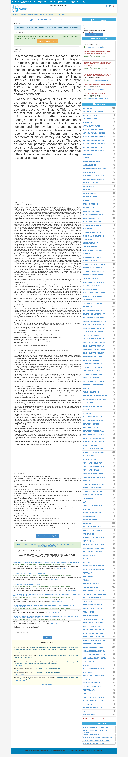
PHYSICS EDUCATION (91, 583)
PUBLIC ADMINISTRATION (92, 608)
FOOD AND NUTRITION (91, 378)
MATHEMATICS (88, 534)
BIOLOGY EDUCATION (91, 193)
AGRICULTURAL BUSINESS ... (94, 129)
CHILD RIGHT (88, 239)
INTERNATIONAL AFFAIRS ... (93, 488)
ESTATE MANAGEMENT (91, 360)
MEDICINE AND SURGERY (92, 551)
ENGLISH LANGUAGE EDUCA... (94, 339)
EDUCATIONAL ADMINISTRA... (94, 317)
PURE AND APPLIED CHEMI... (94, 622)
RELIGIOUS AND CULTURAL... (94, 633)
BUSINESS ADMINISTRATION (94, 215)
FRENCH (86, 388)
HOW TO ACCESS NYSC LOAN (92, 735)
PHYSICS (86, 580)
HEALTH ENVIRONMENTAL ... (93, 431)
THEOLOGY (87, 693)
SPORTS (86, 665)
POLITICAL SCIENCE (90, 587)
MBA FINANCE (88, 541)
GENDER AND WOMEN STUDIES (95, 395)
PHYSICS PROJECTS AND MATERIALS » (96, 47)
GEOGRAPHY (88, 403)
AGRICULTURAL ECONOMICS (94, 133)
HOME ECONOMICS (90, 445)
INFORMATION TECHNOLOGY (94, 477)
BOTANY (86, 200)
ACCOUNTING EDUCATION (93, 112)
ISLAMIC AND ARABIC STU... (93, 495)
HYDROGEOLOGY (89, 459)
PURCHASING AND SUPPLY (93, 619)
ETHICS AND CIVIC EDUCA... (93, 363)
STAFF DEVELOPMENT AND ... (94, 669)
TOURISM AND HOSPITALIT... (93, 697)
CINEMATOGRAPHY (90, 243)
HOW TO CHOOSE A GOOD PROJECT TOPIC (96, 740)
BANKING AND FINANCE (92, 183)
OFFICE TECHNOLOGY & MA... (94, 566)
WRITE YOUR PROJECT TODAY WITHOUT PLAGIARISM (95, 731)
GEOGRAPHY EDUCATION (92, 406)
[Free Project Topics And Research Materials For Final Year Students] (12, 2)
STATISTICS (87, 672)
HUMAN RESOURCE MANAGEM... (95, 452)
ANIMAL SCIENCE (89, 165)
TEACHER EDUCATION (91, 683)
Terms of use (99, 750)
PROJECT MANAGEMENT (92, 598)
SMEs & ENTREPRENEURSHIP (94, 647)
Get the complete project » (47, 41)
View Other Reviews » (47, 684)
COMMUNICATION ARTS (92, 257)
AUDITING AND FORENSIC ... (93, 179)
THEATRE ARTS (89, 690)
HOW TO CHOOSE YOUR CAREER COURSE (95, 727)
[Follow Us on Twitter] (110, 5)
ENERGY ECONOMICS (91, 335)
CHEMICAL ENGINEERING (92, 225)
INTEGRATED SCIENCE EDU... (94, 484)
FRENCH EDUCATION (91, 392)
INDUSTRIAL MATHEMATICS (93, 466)
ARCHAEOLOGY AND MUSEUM (94, 168)
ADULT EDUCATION (90, 119)
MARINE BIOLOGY (89, 516)
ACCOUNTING (88, 108)
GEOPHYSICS (88, 413)
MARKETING (87, 523)
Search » (48, 637)
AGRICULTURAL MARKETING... (94, 143)
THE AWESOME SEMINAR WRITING (93, 743)
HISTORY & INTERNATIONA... (94, 438)
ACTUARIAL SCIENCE (91, 115)
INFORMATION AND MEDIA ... (94, 473)
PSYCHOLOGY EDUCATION (93, 605)
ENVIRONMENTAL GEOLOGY (93, 353)
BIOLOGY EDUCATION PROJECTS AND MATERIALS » (99, 70)
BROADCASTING (89, 207)
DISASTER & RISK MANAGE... (94, 296)
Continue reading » (61, 568)
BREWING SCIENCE (90, 204)
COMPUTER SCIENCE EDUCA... (94, 264)
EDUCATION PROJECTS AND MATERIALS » (97, 58)
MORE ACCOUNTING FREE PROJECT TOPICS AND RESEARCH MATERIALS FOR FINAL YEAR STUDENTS (48, 545)
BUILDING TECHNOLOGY (92, 211)
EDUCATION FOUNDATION (92, 310)
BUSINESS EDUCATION (91, 218)
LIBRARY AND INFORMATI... (93, 505)
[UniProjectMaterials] (29, 8)
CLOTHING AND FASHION (92, 250)
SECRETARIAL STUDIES (92, 644)
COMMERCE (87, 253)
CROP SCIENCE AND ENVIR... (94, 282)
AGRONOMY (87, 154)
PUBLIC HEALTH (89, 612)
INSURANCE (87, 481)
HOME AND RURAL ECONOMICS (95, 442)
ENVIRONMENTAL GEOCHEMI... (94, 349)
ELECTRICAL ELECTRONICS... (94, 324)
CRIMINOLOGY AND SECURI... (94, 275)
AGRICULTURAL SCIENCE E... (94, 151)
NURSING (86, 562)
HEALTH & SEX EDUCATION (93, 420)
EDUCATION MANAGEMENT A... (94, 314)
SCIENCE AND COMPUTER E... (94, 637)
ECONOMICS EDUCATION (92, 303)
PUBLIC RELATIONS (90, 615)
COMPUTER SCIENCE (91, 261)
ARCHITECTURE (89, 172)
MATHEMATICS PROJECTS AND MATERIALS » (98, 98)
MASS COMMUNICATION (92, 527)
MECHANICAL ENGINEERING (93, 544)
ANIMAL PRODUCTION (91, 161)
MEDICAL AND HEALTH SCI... (93, 548)
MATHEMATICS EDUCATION (93, 537)
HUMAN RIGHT (88, 456)
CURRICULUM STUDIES (91, 285)
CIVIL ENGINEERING (90, 246)
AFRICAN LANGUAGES (91, 126)
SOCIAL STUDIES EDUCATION (94, 654)
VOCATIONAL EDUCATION (92, 708)
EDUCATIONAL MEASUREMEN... (95, 321)
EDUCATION (87, 307)
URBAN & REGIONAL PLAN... (93, 700)
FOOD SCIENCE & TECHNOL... (94, 381)
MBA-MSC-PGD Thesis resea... (94, 715)
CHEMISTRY (87, 229)
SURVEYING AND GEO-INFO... (94, 676)
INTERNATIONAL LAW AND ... (94, 491)
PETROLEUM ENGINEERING (93, 569)
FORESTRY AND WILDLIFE (93, 385)
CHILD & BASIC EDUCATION (93, 236)
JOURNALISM (88, 498)
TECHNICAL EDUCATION (92, 686)
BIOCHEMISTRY (89, 186)
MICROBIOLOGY (89, 555)
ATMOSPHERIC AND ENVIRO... (94, 175)
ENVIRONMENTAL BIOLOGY (93, 346)
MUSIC (85, 559)
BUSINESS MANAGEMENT (92, 222)
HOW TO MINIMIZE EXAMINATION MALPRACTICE (97, 737)
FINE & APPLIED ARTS (91, 371)
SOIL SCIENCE (88, 661)
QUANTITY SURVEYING (91, 626)
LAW (84, 502)
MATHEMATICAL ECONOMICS (94, 530)
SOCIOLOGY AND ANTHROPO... (94, 658)
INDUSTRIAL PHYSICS (91, 470)
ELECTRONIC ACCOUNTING (93, 328)
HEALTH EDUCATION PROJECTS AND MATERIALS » (99, 80)
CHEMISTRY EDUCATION (92, 232)
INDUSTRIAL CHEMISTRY (92, 463)
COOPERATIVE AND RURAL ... (94, 268)
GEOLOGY (86, 410)
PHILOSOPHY (88, 576)
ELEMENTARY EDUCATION (93, 332)
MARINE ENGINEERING (91, 520)
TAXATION (86, 679)
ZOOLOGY (86, 711)
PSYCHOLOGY (88, 601)
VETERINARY (88, 704)
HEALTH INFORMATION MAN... (94, 434)
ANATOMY (86, 158)
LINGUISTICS (88, 509)
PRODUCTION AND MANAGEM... (95, 594)
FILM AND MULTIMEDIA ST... (93, 367)
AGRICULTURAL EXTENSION (93, 140)
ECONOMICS (87, 300)
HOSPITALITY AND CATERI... (93, 449)
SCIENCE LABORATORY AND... (94, 640)
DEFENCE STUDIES (90, 289)
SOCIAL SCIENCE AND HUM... (94, 651)
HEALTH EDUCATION (90, 427)
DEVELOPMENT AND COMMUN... (95, 293)
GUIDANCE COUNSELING (92, 417)
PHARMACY (87, 573)
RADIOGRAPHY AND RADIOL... (94, 630)
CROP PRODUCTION (90, 278)
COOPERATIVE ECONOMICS (93, 271)
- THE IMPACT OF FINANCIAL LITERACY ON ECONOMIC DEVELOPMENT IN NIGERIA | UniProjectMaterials (62, 750)
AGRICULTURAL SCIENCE (92, 147)
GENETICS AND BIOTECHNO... (94, 399)
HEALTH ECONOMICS (91, 424)
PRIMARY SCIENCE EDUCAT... (94, 590)
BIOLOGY (86, 190)
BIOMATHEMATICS (90, 197)
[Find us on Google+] (113, 5)
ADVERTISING (88, 122)
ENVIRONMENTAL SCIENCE (93, 356)
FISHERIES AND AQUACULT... (94, 374)
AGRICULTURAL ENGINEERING (94, 136)
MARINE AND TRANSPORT (93, 512)
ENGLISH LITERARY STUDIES (94, 342)
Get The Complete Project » (47, 536)
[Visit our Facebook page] (106, 5)
